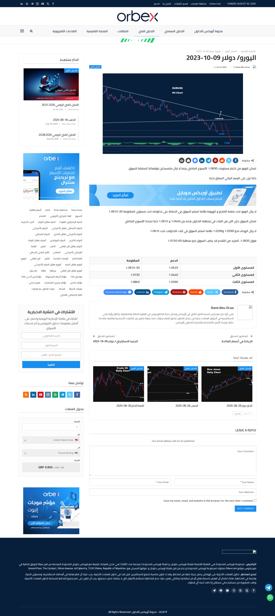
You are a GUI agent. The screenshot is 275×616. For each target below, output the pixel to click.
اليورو (23, 258)
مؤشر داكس (76, 282)
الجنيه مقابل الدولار (47, 222)
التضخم (42, 216)
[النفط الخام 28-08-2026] (118, 384)
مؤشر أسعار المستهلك (55, 276)
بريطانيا (53, 270)
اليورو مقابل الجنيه (73, 264)
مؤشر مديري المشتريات (55, 282)
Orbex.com (215, 3)
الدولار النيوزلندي (57, 240)
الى (78, 447)
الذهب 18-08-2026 (64, 119)
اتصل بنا (167, 3)
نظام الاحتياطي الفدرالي (71, 295)
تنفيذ (51, 364)
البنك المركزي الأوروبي (60, 216)
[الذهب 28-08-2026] (172, 384)
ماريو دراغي (34, 282)
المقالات (123, 31)
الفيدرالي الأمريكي (73, 252)
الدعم (157, 3)
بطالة (43, 270)
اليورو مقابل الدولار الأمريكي (47, 264)
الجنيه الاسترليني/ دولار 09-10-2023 (115, 341)
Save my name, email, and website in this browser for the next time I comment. (208, 501)
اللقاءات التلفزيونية (65, 31)
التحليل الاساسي (174, 31)
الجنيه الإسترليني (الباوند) (70, 222)
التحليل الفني (146, 31)
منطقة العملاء (199, 3)
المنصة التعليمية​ (97, 31)
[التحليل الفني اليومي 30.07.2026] (51, 84)
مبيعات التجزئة (75, 289)
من (78, 434)
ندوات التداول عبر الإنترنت (43, 289)
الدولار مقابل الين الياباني (70, 246)
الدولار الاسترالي (42, 234)
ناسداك (62, 289)
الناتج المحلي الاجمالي (39, 252)
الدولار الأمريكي (40, 228)
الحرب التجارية (27, 222)
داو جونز (33, 270)
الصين (43, 246)
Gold (47, 210)
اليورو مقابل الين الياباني (71, 270)
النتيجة (77, 460)
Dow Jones (76, 210)
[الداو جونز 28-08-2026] (226, 384)
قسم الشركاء (181, 3)
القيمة (77, 421)
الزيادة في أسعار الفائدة (237, 341)
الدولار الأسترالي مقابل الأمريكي (67, 228)
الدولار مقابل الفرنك (37, 240)
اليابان (47, 258)
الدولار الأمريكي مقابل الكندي (68, 234)
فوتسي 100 (76, 276)
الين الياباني (35, 258)
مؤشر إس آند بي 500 (31, 276)
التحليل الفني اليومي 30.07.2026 (60, 104)
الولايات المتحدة (61, 258)
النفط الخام (77, 258)
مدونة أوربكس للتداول (208, 31)
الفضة (33, 246)
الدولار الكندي (75, 240)
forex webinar (61, 210)
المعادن (57, 252)
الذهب (53, 246)
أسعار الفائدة (35, 210)
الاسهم (78, 216)
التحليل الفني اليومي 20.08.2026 (57, 134)
